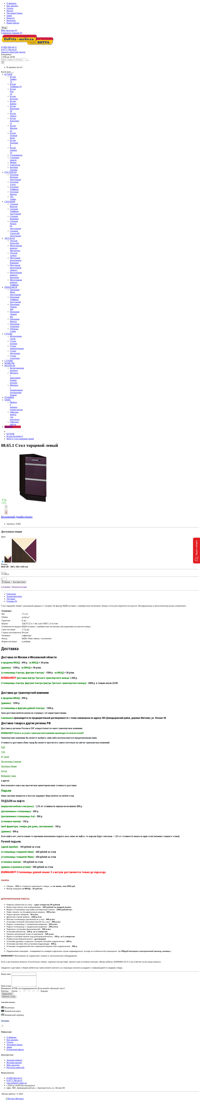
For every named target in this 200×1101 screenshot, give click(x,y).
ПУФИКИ (9, 397)
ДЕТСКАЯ (9, 238)
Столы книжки (13, 342)
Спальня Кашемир (14, 217)
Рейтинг (5, 991)
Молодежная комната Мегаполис (16, 248)
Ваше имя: (6, 974)
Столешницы (16, 155)
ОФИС (7, 400)
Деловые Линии (9, 766)
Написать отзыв (19, 587)
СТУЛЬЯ (8, 361)
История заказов (14, 1062)
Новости (11, 18)
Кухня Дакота (13, 114)
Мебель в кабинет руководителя (16, 406)
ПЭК (3, 747)
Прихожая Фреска (14, 320)
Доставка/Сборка (14, 13)
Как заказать (12, 6)
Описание (11, 594)
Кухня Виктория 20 (14, 108)
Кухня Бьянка (13, 102)
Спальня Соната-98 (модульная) (15, 233)
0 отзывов (5, 587)
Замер (9, 15)
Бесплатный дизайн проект (17, 516)
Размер (4, 564)
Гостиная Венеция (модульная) (15, 177)
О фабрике (11, 3)
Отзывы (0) (12, 601)
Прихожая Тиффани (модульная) (15, 299)
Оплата (10, 8)
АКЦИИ (8, 427)
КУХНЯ (8, 74)
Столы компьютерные (17, 347)
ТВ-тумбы (13, 198)
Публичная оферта (15, 1049)
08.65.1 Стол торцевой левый (20, 439)
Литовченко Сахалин (11, 761)
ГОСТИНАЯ (10, 172)
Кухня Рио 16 (13, 91)
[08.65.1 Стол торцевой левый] (33, 503)
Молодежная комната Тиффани (16, 282)
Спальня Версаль (14, 205)
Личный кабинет (14, 1060)
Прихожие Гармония (15, 325)
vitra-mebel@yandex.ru (17, 1083)
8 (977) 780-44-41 (9, 49)
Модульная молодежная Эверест (15, 267)
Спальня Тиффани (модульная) (15, 211)
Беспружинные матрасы (17, 369)
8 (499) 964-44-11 (9, 47)
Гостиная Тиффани (14, 188)
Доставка (11, 599)
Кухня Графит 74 (13, 79)
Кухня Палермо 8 (14, 142)
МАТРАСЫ (9, 365)
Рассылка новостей (15, 1067)
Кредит (10, 11)
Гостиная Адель (14, 183)
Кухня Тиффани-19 (15, 85)
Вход (4, 28)
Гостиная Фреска (14, 193)
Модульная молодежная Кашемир (15, 260)
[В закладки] (2, 572)
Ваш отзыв (6, 986)
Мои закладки (13, 1065)
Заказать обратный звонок (13, 52)
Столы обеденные (15, 352)
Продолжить (7, 994)
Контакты (11, 20)
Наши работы (13, 23)
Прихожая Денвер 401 (14, 314)
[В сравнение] (5, 572)
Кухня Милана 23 (13, 128)
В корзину (6, 582)
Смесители (15, 165)
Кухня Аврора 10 (13, 150)
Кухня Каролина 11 (14, 120)
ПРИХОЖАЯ (10, 287)
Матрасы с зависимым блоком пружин (15, 378)
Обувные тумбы (14, 330)
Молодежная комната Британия (16, 275)
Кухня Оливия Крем (13, 135)
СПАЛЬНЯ (9, 201)
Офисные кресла (14, 423)
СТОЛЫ (8, 334)
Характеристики (14, 596)
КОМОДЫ (9, 363)
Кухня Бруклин (14, 97)
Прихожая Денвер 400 (14, 306)
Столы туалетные (15, 357)
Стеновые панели (14, 158)
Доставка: (5, 1021)
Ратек (4, 771)
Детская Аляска (13, 254)
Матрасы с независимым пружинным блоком (16, 390)
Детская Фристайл (14, 242)
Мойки (13, 162)
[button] (196, 550)
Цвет (3, 537)
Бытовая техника (14, 168)
